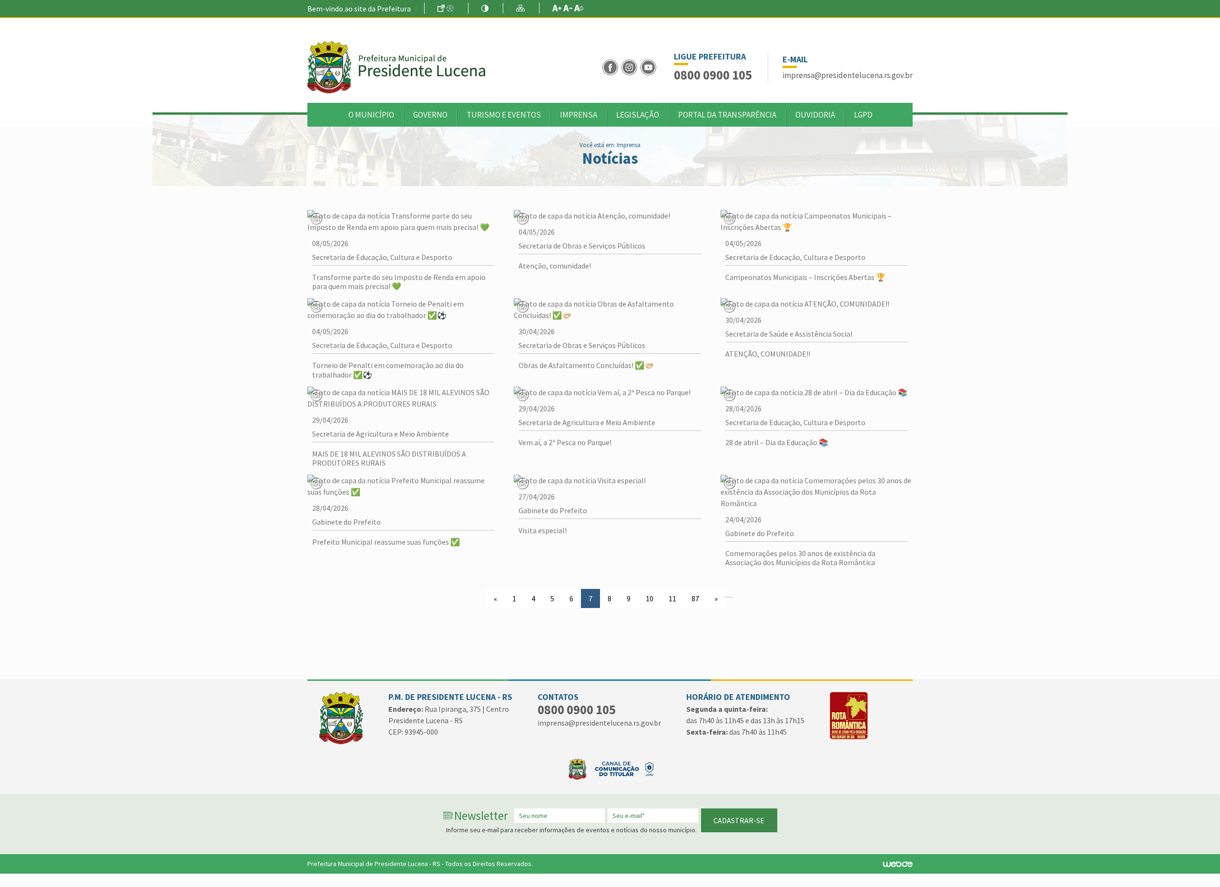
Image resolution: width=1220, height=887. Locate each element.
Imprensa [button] (578, 115)
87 (695, 598)
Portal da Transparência (727, 115)
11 (672, 598)
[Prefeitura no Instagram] (630, 66)
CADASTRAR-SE (738, 820)
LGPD (863, 115)
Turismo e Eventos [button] (504, 115)
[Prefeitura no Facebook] (611, 66)
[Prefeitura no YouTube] (649, 66)
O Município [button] (371, 115)
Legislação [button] (637, 115)
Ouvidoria (815, 115)
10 (649, 598)
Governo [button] (430, 115)
